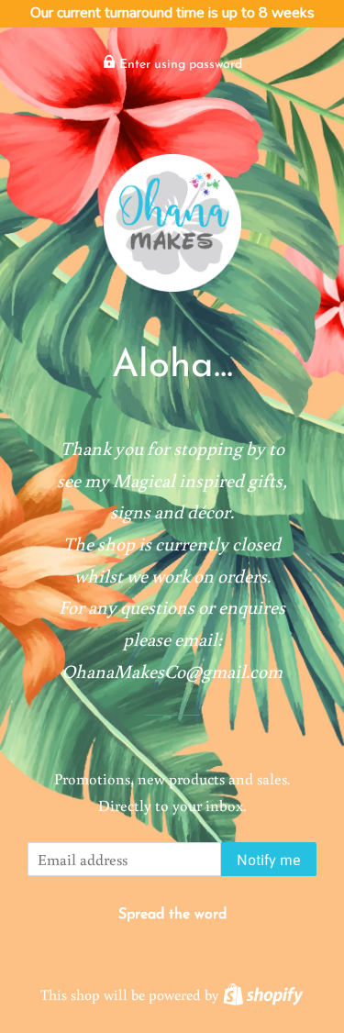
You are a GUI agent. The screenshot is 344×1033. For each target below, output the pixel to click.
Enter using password (179, 65)
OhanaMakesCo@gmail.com (172, 671)
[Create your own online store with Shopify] (263, 994)
